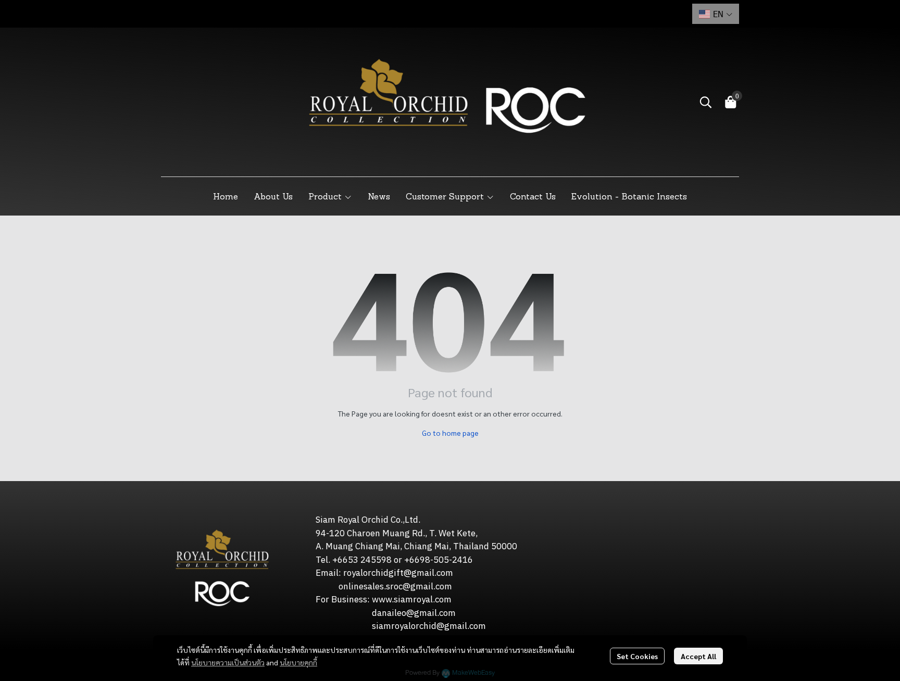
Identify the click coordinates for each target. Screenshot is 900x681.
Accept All (698, 656)
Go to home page (450, 432)
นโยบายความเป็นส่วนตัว (228, 662)
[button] (715, 14)
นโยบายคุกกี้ (298, 662)
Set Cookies (637, 656)
